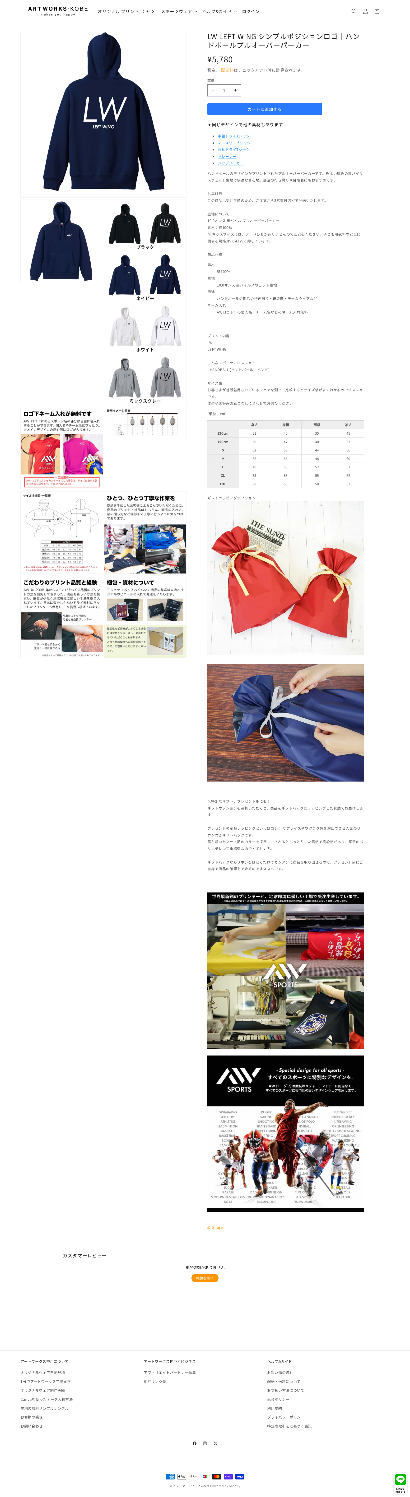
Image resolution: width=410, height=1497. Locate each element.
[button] (178, 11)
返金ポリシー (278, 1399)
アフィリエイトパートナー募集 (170, 1372)
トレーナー (227, 156)
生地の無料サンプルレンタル (44, 1408)
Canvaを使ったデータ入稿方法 (46, 1399)
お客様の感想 (31, 1417)
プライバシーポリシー (285, 1417)
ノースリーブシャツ (234, 142)
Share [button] (217, 1227)
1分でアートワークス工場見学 (45, 1381)
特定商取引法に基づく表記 (289, 1426)
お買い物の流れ (280, 1372)
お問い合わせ (31, 1426)
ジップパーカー (231, 162)
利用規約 (274, 1408)
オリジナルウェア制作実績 (42, 1390)
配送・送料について (284, 1381)
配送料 (227, 70)
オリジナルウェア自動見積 (42, 1372)
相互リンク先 (155, 1381)
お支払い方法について (285, 1390)
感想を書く (205, 1278)
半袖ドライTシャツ (234, 135)
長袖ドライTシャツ (234, 149)
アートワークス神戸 (195, 1486)
